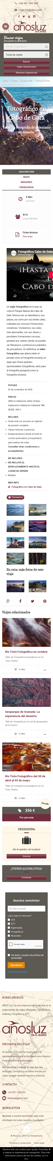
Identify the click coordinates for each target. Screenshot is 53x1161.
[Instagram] (34, 16)
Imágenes (26, 182)
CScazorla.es (36, 1136)
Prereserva (26, 187)
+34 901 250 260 (28, 3)
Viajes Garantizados (26, 66)
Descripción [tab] (26, 172)
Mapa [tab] (26, 177)
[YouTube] (29, 16)
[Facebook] (19, 16)
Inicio (5, 80)
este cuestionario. (24, 1060)
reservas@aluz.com (30, 9)
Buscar (26, 61)
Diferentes (26, 80)
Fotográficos (42, 80)
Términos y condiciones (20, 1143)
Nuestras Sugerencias (26, 72)
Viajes (13, 80)
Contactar (26, 877)
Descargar (28, 236)
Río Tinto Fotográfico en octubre (26, 651)
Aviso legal (39, 1143)
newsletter (27, 1116)
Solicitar (26, 856)
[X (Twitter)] (23, 16)
